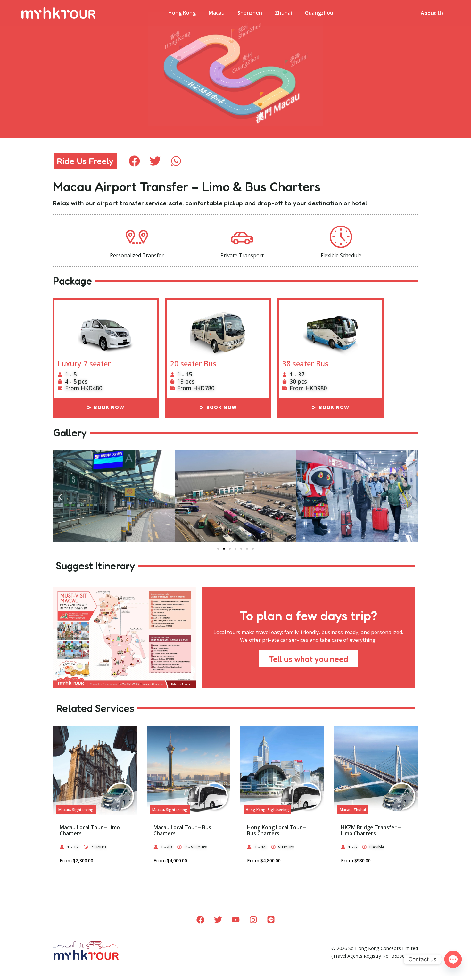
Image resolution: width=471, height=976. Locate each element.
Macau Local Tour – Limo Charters (90, 830)
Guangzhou (319, 12)
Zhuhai (283, 12)
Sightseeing (83, 809)
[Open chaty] (453, 959)
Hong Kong (182, 12)
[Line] (271, 920)
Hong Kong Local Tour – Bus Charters (276, 830)
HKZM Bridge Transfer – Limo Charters (371, 830)
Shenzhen (249, 12)
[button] (134, 161)
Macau (217, 12)
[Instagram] (253, 920)
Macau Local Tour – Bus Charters (182, 830)
